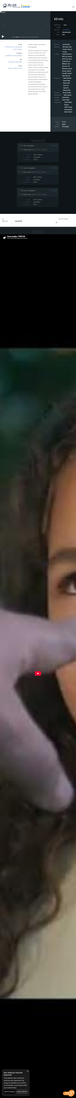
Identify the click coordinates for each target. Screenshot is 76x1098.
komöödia (11, 62)
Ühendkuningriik (66, 32)
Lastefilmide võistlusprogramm (13, 55)
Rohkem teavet (21, 1088)
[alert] (16, 1082)
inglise (64, 124)
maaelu (15, 68)
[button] (4, 25)
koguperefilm (18, 62)
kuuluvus (10, 68)
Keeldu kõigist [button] (22, 1092)
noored (20, 68)
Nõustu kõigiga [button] (9, 1092)
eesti (63, 126)
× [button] (27, 1071)
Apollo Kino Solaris (39, 149)
